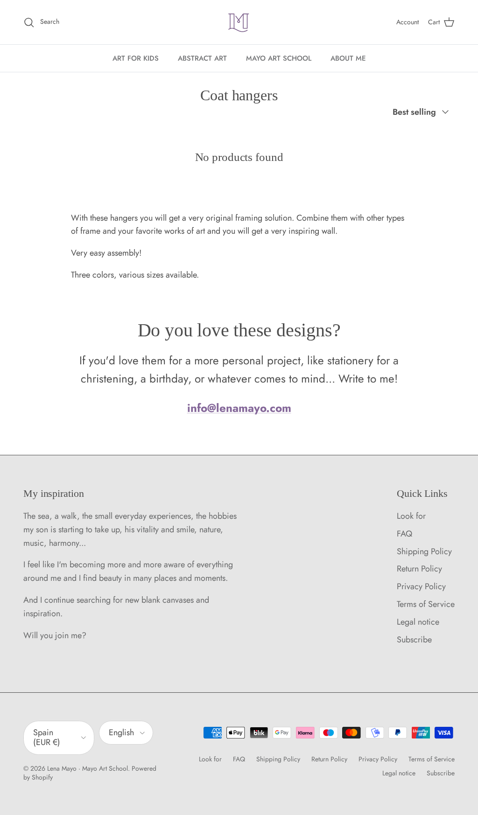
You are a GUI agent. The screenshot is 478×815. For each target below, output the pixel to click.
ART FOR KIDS (135, 58)
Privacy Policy (421, 586)
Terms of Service (426, 604)
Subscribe (414, 640)
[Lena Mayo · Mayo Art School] (239, 22)
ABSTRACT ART (202, 58)
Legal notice (418, 622)
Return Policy (419, 569)
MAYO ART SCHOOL (278, 58)
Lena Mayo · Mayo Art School (87, 768)
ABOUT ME (348, 58)
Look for (411, 516)
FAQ (404, 534)
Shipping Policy (424, 551)
